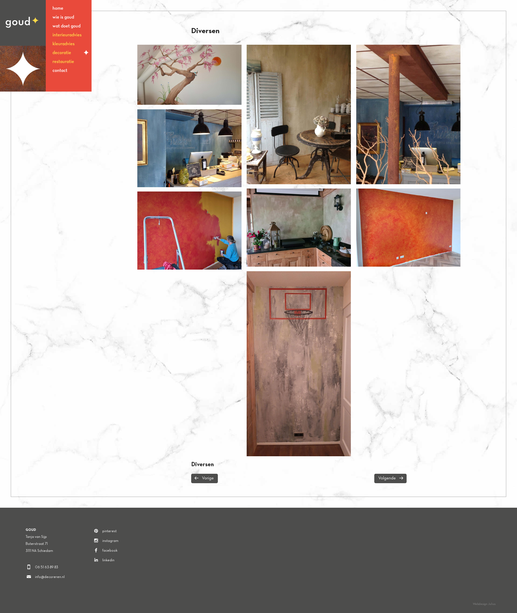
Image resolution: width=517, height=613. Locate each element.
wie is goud (63, 17)
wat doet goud (67, 26)
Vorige (208, 478)
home (58, 8)
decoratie (62, 53)
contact (60, 71)
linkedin (108, 560)
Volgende (387, 478)
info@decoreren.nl (50, 577)
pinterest (109, 531)
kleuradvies (64, 44)
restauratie (63, 62)
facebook (109, 550)
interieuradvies (67, 35)
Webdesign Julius (484, 604)
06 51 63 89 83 (46, 567)
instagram (110, 541)
